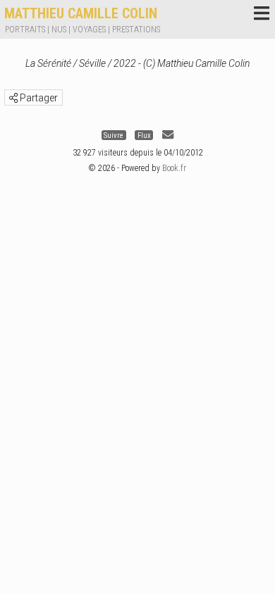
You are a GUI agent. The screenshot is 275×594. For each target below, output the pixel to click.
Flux (144, 134)
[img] (13, 98)
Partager (38, 97)
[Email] (167, 134)
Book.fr (174, 168)
